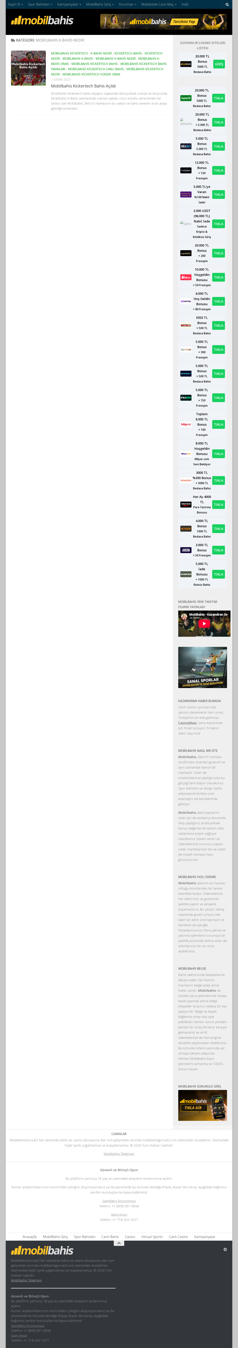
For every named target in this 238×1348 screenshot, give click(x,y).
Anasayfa (30, 1236)
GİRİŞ (219, 64)
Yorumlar (126, 4)
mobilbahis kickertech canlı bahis (96, 69)
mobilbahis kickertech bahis (94, 64)
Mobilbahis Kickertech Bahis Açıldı (83, 86)
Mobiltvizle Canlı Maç (157, 4)
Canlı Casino (178, 1236)
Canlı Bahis (110, 1236)
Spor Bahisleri (38, 4)
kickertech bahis (128, 53)
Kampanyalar (67, 4)
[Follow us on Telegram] (225, 1249)
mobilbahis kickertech (69, 53)
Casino (130, 1236)
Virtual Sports (152, 1236)
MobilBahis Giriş (98, 4)
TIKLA (218, 98)
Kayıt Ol (14, 4)
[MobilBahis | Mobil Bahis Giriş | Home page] (42, 20)
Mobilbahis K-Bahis (78, 58)
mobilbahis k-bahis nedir (116, 58)
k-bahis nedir (101, 53)
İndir (185, 4)
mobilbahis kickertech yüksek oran (91, 74)
